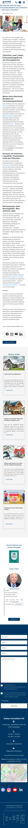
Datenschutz (7, 818)
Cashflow (5, 106)
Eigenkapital (6, 165)
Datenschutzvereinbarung (10, 687)
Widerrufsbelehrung (18, 819)
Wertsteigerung (9, 116)
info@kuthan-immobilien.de (10, 285)
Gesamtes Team (14, 619)
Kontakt (10, 818)
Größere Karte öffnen (14, 781)
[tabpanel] (14, 595)
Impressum (3, 818)
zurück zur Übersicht (9, 342)
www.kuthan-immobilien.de (14, 744)
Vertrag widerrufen (22, 819)
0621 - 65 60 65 (10, 600)
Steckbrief (18, 604)
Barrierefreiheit (14, 819)
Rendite (11, 124)
